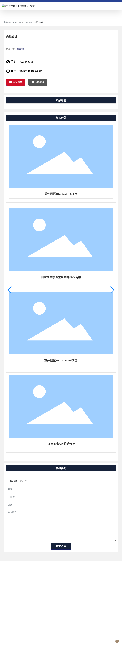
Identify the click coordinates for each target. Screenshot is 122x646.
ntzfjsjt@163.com (21, 625)
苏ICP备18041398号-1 (67, 641)
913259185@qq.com (30, 71)
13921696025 (22, 62)
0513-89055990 (20, 616)
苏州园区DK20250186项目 (60, 193)
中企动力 (98, 641)
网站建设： (88, 641)
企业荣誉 (17, 22)
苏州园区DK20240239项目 (60, 360)
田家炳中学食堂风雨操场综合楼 (61, 277)
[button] (10, 289)
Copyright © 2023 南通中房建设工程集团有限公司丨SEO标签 (34, 637)
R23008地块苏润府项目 (61, 443)
